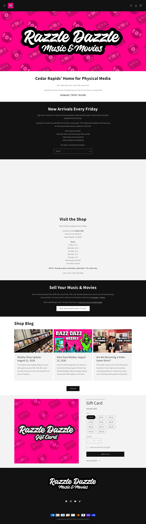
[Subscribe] (89, 151)
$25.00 (91, 422)
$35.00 (111, 422)
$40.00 (91, 427)
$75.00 (91, 432)
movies (95, 297)
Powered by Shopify (83, 519)
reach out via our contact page (90, 302)
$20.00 (111, 417)
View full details (92, 461)
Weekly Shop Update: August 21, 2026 (29, 358)
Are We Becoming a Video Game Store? (110, 358)
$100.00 (101, 432)
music (102, 297)
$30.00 (101, 422)
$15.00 (101, 417)
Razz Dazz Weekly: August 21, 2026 (71, 358)
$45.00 (101, 427)
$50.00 (111, 427)
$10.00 (91, 417)
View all (73, 388)
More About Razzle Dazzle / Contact (73, 308)
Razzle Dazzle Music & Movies (69, 519)
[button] (4, 5)
